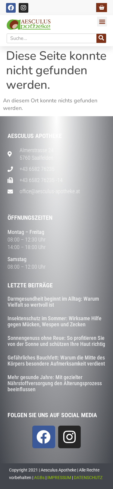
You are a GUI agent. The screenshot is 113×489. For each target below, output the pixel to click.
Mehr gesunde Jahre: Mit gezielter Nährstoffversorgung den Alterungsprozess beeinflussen (55, 383)
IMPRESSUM (59, 477)
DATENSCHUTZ (88, 477)
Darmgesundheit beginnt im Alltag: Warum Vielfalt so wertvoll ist (53, 302)
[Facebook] (11, 8)
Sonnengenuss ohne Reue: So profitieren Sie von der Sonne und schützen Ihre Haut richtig (56, 341)
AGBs (39, 477)
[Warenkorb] (101, 7)
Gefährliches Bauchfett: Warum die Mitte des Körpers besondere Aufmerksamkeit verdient (56, 360)
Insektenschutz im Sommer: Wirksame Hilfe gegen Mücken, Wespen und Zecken (55, 321)
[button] (102, 22)
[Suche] (101, 38)
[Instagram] (23, 8)
